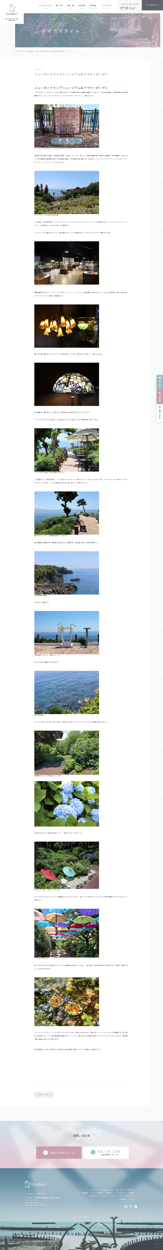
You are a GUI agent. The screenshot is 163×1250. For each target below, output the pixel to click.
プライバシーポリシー (108, 1196)
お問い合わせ (93, 1196)
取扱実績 (82, 6)
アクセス (131, 1199)
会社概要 (122, 1199)
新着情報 (131, 1193)
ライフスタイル (106, 6)
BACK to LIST (44, 1095)
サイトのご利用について (126, 1196)
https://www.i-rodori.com (38, 1205)
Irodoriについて (45, 6)
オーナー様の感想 (96, 1193)
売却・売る (71, 6)
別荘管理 (93, 6)
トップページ (18, 51)
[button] (81, 126)
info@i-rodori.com (36, 1203)
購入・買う (59, 6)
